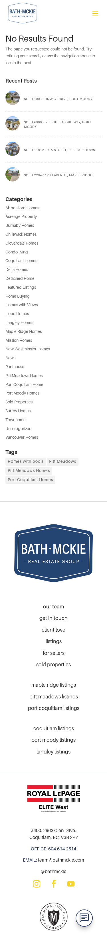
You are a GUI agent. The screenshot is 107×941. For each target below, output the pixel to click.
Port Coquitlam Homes (30, 479)
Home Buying (17, 296)
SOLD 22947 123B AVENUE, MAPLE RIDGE (58, 175)
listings (54, 641)
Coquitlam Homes (21, 260)
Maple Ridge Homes (23, 331)
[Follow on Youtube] (70, 883)
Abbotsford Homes (22, 208)
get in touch (53, 618)
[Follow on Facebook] (53, 883)
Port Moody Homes (22, 393)
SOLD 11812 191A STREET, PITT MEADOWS (59, 150)
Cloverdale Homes (21, 243)
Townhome (15, 419)
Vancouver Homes (21, 437)
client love (53, 630)
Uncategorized (18, 428)
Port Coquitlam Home (24, 384)
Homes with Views (21, 304)
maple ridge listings (53, 685)
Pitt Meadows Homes (24, 375)
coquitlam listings (53, 728)
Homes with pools (26, 461)
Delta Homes (16, 269)
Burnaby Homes (19, 225)
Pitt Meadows (62, 461)
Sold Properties (19, 402)
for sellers (53, 653)
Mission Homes (18, 340)
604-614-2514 (62, 849)
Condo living (16, 252)
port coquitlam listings (53, 708)
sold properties (53, 664)
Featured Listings (20, 287)
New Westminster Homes (27, 349)
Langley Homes (19, 322)
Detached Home (20, 278)
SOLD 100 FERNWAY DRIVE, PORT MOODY (58, 99)
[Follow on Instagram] (36, 883)
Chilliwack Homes (21, 234)
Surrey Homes (18, 411)
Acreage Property (21, 216)
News (10, 358)
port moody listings (53, 740)
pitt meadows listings (53, 697)
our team (53, 607)
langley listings (53, 752)
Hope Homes (17, 313)
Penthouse (14, 366)
